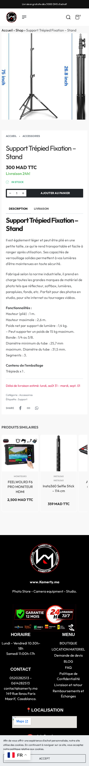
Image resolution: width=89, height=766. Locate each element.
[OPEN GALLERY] (44, 76)
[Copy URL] (28, 408)
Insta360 (59, 476)
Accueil (7, 30)
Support (22, 399)
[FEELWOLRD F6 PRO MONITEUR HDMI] (20, 453)
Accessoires (31, 136)
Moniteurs (20, 476)
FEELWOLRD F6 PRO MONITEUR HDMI (20, 487)
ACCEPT (44, 758)
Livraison (41, 208)
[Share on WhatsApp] (37, 408)
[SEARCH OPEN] (68, 17)
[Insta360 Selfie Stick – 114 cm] (58, 453)
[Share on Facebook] (20, 408)
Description (18, 208)
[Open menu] (24, 17)
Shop (19, 30)
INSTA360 (59, 480)
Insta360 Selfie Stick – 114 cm (58, 488)
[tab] (18, 208)
